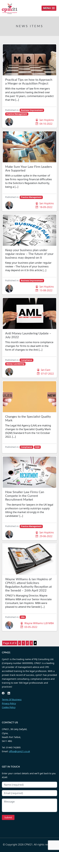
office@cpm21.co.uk (19, 751)
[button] (49, 8)
